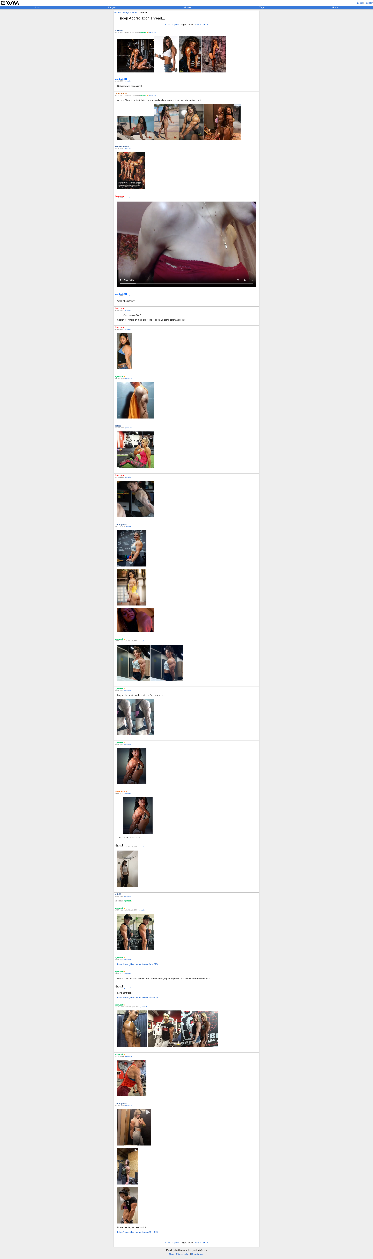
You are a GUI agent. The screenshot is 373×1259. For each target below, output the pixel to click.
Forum (335, 7)
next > (198, 24)
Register (369, 3)
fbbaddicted (121, 791)
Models (187, 7)
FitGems (119, 30)
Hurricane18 (121, 93)
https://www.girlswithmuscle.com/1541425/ (137, 1232)
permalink (152, 32)
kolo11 (118, 426)
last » (205, 24)
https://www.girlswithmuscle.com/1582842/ (137, 997)
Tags (261, 7)
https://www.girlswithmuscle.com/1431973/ (137, 964)
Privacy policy (183, 1254)
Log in (360, 3)
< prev (176, 24)
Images (112, 7)
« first (167, 24)
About (171, 1254)
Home (37, 7)
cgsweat (143, 32)
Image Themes (130, 12)
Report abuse (197, 1254)
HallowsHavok (122, 146)
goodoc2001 (121, 79)
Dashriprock (121, 524)
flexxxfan (119, 196)
